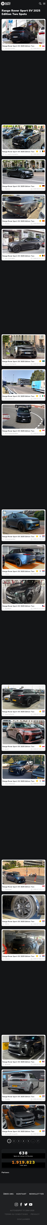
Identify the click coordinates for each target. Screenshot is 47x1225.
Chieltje (7, 1099)
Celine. (7, 574)
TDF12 (7, 924)
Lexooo (7, 959)
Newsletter (36, 1194)
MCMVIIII (7, 1064)
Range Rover (7, 46)
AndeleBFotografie (11, 1134)
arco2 (6, 749)
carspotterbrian (10, 784)
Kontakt (21, 1194)
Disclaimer (23, 1219)
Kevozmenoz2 (9, 399)
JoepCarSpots (9, 714)
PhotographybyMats (11, 433)
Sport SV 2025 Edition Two (23, 46)
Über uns (8, 1194)
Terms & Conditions (16, 1214)
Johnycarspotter (10, 539)
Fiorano (7, 224)
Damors (7, 189)
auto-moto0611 (10, 258)
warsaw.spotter (10, 49)
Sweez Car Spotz (10, 364)
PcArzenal (8, 889)
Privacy (35, 1214)
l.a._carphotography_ (11, 154)
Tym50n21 (8, 609)
